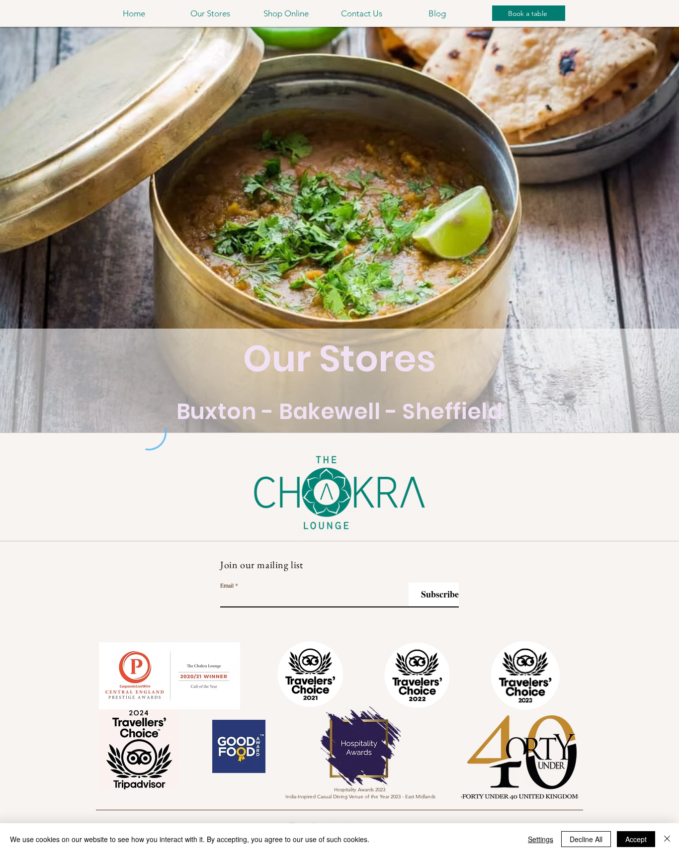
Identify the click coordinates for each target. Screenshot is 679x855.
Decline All (586, 839)
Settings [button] (540, 839)
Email (227, 585)
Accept (636, 839)
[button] (210, 13)
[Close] (667, 839)
